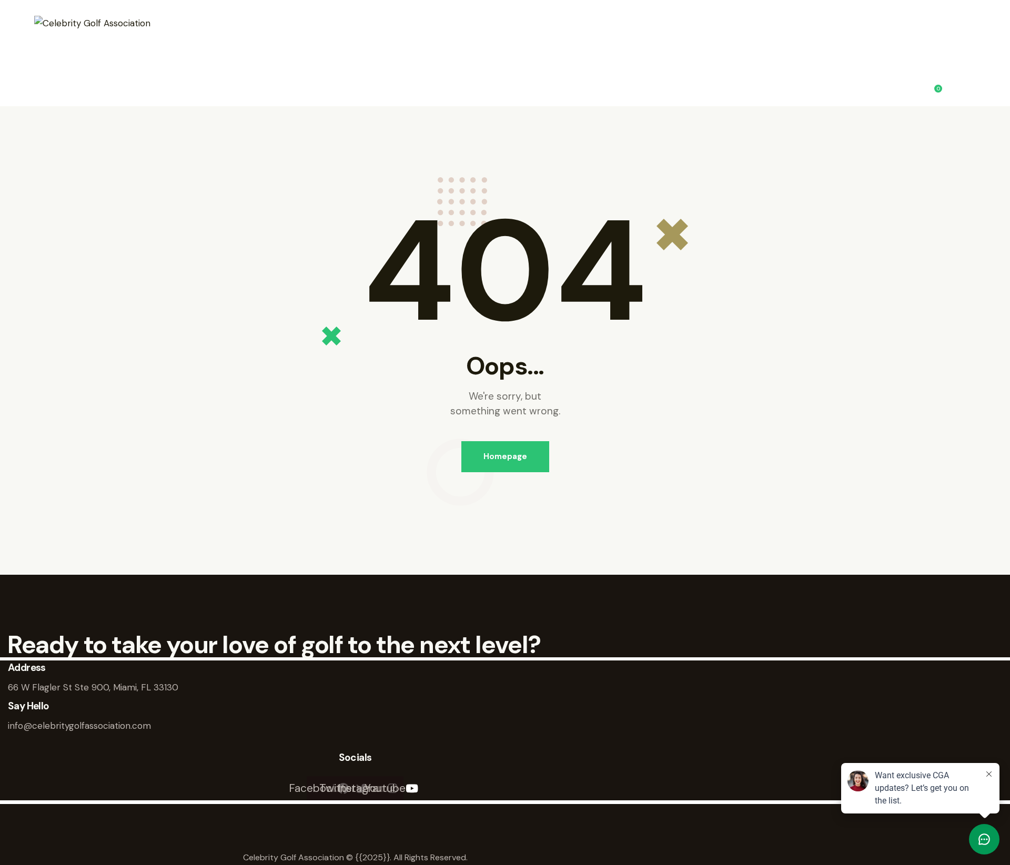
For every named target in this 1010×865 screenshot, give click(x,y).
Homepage (505, 456)
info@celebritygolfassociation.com (79, 725)
